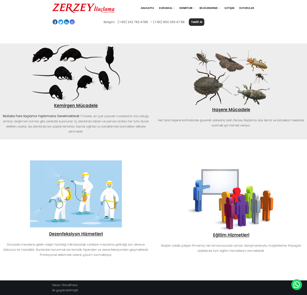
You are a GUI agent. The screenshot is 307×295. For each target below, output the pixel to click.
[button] (174, 8)
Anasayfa (147, 8)
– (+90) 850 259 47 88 (167, 22)
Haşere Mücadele (231, 110)
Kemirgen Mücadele (76, 105)
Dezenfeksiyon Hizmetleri (76, 234)
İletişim (229, 8)
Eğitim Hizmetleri (231, 235)
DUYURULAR (246, 8)
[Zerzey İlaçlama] (83, 8)
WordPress (70, 285)
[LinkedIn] (66, 21)
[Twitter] (60, 21)
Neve (56, 285)
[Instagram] (72, 21)
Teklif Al (196, 22)
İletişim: (109, 22)
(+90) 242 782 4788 (132, 22)
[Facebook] (55, 21)
